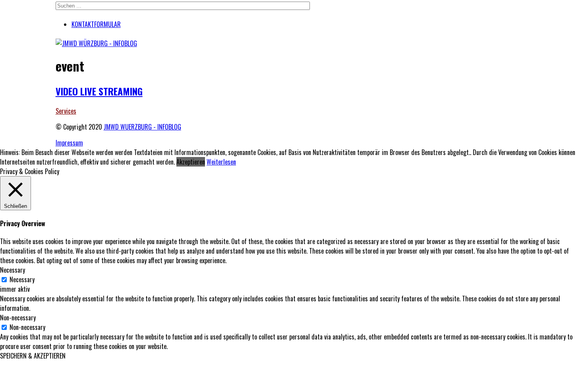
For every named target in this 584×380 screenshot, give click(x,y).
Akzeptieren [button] (190, 162)
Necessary (22, 279)
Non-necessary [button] (18, 317)
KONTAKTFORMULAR (96, 24)
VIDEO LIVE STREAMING (99, 91)
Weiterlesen (221, 162)
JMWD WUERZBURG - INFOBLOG (142, 127)
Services (66, 111)
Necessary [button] (12, 270)
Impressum (69, 142)
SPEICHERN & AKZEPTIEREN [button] (33, 356)
